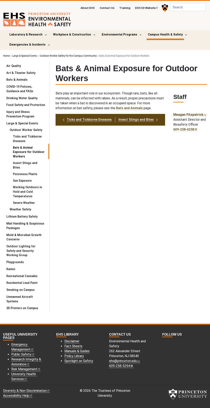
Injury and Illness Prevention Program (20, 114)
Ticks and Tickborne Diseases (27, 139)
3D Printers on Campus (22, 308)
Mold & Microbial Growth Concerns (23, 237)
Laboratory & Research (25, 34)
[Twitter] (168, 342)
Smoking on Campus (20, 290)
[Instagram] (164, 342)
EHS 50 (145, 7)
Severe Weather (24, 203)
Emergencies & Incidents (27, 44)
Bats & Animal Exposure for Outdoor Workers (30, 152)
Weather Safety (20, 209)
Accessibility (16, 396)
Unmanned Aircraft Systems (19, 299)
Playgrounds (15, 262)
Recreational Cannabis (22, 276)
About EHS (88, 7)
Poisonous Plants (25, 174)
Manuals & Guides (77, 351)
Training (124, 7)
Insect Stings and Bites (25, 165)
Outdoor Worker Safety (29, 130)
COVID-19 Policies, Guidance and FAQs (19, 89)
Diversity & (25, 391)
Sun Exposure (22, 180)
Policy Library (74, 356)
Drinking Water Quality (22, 98)
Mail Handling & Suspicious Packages (25, 226)
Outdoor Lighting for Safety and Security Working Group (20, 251)
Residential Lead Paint (22, 283)
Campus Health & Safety (166, 34)
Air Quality (13, 66)
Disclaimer (71, 341)
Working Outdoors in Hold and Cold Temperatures (27, 192)
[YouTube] (173, 342)
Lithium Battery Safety (22, 216)
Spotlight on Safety (78, 361)
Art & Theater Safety (20, 73)
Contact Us (107, 7)
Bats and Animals (129, 108)
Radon (10, 269)
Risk (24, 369)
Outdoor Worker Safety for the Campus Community (68, 55)
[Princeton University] (164, 8)
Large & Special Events (24, 55)
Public (21, 354)
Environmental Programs (119, 34)
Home (6, 55)
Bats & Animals (16, 79)
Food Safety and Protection (25, 105)
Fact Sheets (73, 346)
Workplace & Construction (72, 34)
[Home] (37, 21)
